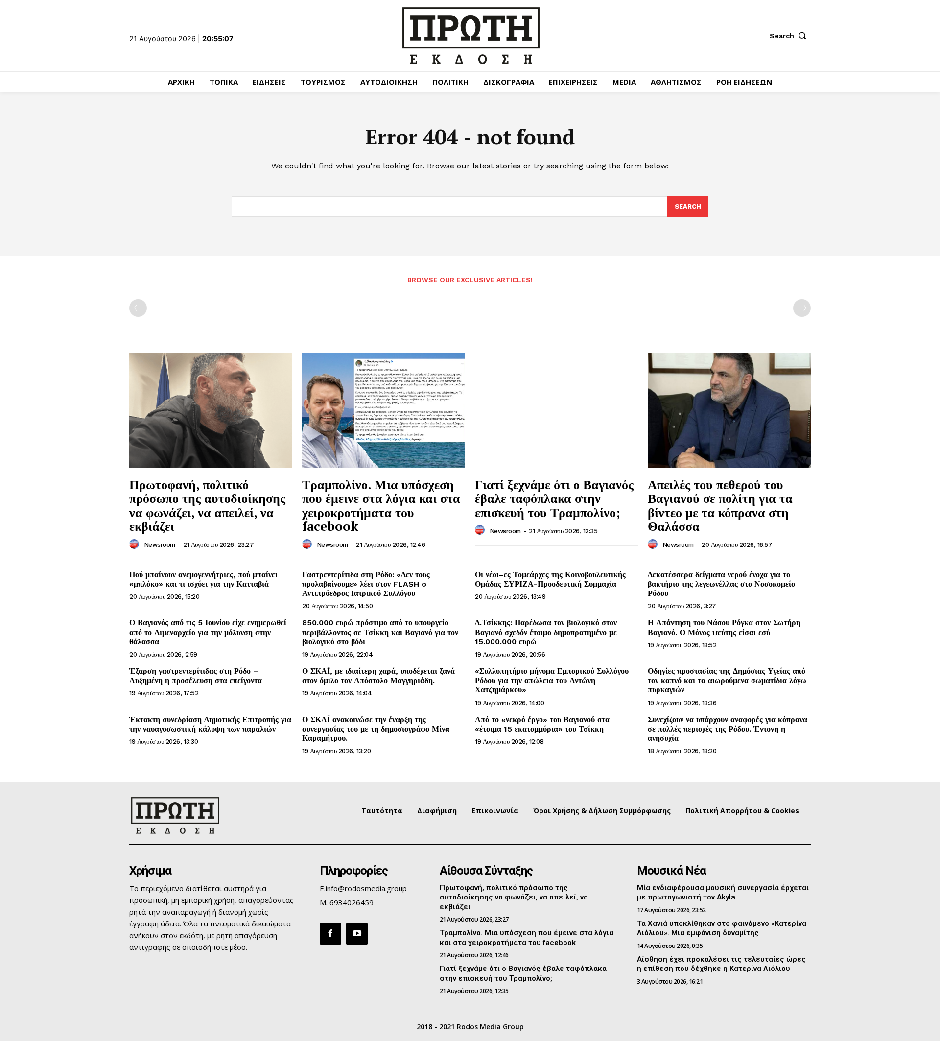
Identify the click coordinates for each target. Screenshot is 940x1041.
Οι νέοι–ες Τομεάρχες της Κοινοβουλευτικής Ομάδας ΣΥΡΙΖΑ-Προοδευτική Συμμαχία (550, 579)
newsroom (159, 544)
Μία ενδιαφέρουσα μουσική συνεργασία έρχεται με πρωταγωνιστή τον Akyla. (723, 892)
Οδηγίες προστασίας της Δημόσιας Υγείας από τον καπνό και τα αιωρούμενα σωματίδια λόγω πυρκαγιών (727, 680)
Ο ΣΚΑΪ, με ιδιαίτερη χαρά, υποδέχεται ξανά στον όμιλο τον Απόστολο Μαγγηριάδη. (378, 675)
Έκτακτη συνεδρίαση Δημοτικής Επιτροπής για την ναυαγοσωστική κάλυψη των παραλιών (210, 724)
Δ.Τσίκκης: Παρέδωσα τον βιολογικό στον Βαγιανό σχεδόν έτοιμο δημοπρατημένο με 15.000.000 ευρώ (546, 632)
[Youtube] (357, 934)
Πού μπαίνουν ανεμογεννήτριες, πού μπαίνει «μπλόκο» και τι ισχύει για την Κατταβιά (203, 579)
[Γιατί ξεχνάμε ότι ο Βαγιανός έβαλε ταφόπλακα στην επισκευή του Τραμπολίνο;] (556, 410)
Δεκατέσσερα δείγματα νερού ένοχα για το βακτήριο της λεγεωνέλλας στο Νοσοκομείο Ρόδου (721, 584)
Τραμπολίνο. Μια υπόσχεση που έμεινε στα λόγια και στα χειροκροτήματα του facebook (381, 505)
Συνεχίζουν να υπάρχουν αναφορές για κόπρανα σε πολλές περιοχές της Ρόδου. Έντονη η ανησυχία (727, 729)
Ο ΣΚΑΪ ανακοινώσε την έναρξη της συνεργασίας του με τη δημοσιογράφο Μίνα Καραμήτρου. (375, 729)
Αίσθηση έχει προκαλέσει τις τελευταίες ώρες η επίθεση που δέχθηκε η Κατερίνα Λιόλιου (721, 964)
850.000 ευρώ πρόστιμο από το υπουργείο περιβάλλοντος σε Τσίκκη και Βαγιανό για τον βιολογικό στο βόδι (380, 632)
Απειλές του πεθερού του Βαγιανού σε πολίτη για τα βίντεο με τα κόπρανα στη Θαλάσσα (720, 505)
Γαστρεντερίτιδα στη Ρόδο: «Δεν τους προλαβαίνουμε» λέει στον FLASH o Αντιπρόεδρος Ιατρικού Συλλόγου (366, 584)
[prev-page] (138, 308)
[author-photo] (135, 544)
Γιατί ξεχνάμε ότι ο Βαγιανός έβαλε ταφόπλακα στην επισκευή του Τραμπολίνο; (554, 498)
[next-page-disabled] (802, 308)
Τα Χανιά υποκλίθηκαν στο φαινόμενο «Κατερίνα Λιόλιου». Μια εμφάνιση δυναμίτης (721, 928)
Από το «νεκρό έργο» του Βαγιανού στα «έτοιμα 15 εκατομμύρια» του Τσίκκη (542, 724)
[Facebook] (330, 934)
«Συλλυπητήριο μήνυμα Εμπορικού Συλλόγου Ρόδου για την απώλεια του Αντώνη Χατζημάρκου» (552, 680)
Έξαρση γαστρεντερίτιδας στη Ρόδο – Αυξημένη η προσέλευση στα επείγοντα (195, 675)
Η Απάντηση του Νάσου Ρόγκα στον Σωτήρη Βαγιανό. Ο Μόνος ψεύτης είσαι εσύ (724, 627)
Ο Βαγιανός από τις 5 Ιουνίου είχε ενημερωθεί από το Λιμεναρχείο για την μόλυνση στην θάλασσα (207, 632)
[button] (790, 35)
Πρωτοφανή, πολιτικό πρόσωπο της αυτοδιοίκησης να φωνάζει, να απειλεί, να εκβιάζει (207, 505)
